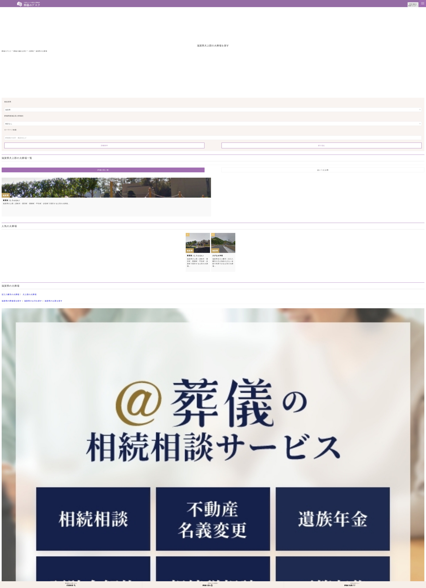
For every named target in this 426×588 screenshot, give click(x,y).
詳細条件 (104, 145)
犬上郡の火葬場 (27, 294)
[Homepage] (28, 2)
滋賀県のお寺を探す (30, 299)
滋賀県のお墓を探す (48, 299)
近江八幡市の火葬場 (9, 294)
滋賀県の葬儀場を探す (10, 299)
